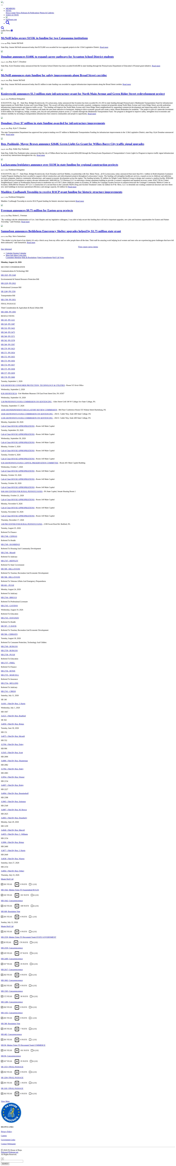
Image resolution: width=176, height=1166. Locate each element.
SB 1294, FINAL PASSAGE (12, 1078)
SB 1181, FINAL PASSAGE (12, 1088)
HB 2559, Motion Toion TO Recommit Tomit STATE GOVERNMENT (28, 937)
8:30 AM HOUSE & (9, 393)
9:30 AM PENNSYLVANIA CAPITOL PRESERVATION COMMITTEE (29, 463)
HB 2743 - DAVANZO (10, 618)
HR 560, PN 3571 (8, 336)
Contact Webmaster (8, 1144)
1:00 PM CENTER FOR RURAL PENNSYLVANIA (21, 524)
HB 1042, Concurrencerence (12, 901)
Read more (104, 47)
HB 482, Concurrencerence (11, 1034)
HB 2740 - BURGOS (9, 646)
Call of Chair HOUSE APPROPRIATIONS (17, 426)
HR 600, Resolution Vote (10, 911)
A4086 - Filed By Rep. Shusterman (14, 761)
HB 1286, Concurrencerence (12, 1002)
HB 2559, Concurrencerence (12, 948)
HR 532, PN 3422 (8, 328)
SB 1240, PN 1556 (8, 291)
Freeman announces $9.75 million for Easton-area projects (37, 210)
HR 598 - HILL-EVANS (10, 577)
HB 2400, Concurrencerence (12, 959)
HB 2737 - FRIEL (8, 663)
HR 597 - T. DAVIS (8, 626)
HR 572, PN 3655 (8, 357)
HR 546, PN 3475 (8, 332)
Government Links (8, 1140)
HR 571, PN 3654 (8, 353)
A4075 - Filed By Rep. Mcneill (13, 736)
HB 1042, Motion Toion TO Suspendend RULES (20, 890)
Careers (4, 1136)
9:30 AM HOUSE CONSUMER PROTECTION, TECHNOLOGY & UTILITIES (33, 385)
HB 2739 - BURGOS (9, 651)
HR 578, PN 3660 (8, 377)
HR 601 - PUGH (7, 585)
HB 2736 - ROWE (8, 671)
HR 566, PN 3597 (8, 344)
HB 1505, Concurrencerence (12, 991)
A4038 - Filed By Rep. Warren (12, 859)
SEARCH (5, 1164)
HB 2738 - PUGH (8, 655)
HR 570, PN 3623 (8, 349)
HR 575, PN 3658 (8, 369)
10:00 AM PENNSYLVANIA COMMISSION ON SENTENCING (27, 414)
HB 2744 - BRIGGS (9, 598)
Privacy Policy (6, 1132)
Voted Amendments (44, 257)
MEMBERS (10, 8)
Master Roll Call (7, 879)
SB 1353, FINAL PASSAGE (12, 1067)
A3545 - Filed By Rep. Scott (12, 753)
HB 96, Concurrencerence (11, 1056)
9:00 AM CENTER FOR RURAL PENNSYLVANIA (22, 491)
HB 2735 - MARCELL (10, 675)
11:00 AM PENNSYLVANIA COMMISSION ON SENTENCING (27, 418)
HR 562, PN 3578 (8, 340)
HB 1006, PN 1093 (8, 312)
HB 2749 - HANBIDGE (10, 544)
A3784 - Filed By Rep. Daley (12, 769)
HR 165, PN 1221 (8, 320)
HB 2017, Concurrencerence (12, 970)
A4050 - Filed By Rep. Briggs (12, 724)
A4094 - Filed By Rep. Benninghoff (14, 793)
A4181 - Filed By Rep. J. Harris (13, 704)
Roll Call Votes (58, 257)
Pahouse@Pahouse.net (9, 1152)
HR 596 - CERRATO (9, 634)
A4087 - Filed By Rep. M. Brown (14, 810)
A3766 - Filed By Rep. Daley (12, 744)
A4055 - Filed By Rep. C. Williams (14, 834)
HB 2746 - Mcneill (8, 553)
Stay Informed (6, 249)
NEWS (8, 11)
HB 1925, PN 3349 (8, 275)
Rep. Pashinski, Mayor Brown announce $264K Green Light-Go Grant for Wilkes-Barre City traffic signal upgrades (72, 143)
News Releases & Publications (27, 13)
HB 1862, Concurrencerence (12, 980)
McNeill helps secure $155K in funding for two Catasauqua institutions (44, 38)
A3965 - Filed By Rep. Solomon (13, 802)
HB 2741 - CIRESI (8, 691)
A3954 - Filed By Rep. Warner (12, 777)
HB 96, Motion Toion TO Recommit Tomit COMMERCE (23, 1045)
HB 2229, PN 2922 (8, 283)
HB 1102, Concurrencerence (12, 1013)
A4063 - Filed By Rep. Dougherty (14, 818)
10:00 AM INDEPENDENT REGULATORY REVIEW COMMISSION (29, 410)
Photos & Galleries (47, 13)
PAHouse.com (11, 19)
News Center (11, 13)
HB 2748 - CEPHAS (9, 536)
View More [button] (5, 1101)
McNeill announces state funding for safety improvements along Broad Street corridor (54, 75)
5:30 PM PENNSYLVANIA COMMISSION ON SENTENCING (26, 402)
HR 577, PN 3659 (8, 373)
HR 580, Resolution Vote (10, 1024)
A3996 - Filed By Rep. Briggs (12, 842)
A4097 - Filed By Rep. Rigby (12, 785)
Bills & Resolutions (29, 257)
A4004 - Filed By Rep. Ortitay (12, 871)
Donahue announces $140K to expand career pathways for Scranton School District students (57, 56)
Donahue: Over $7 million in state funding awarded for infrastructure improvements (53, 123)
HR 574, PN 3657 (8, 365)
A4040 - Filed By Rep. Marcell (13, 830)
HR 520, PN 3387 (8, 324)
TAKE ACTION (12, 15)
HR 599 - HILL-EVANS (10, 569)
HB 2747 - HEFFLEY (9, 561)
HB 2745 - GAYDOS (9, 606)
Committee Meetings (13, 257)
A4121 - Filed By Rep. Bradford (13, 716)
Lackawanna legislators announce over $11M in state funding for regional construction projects (59, 164)
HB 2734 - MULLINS (9, 683)
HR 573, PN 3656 (8, 361)
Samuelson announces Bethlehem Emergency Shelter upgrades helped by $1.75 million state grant (61, 231)
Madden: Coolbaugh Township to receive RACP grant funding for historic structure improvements (61, 191)
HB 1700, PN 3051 (8, 300)
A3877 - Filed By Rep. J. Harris (13, 851)
